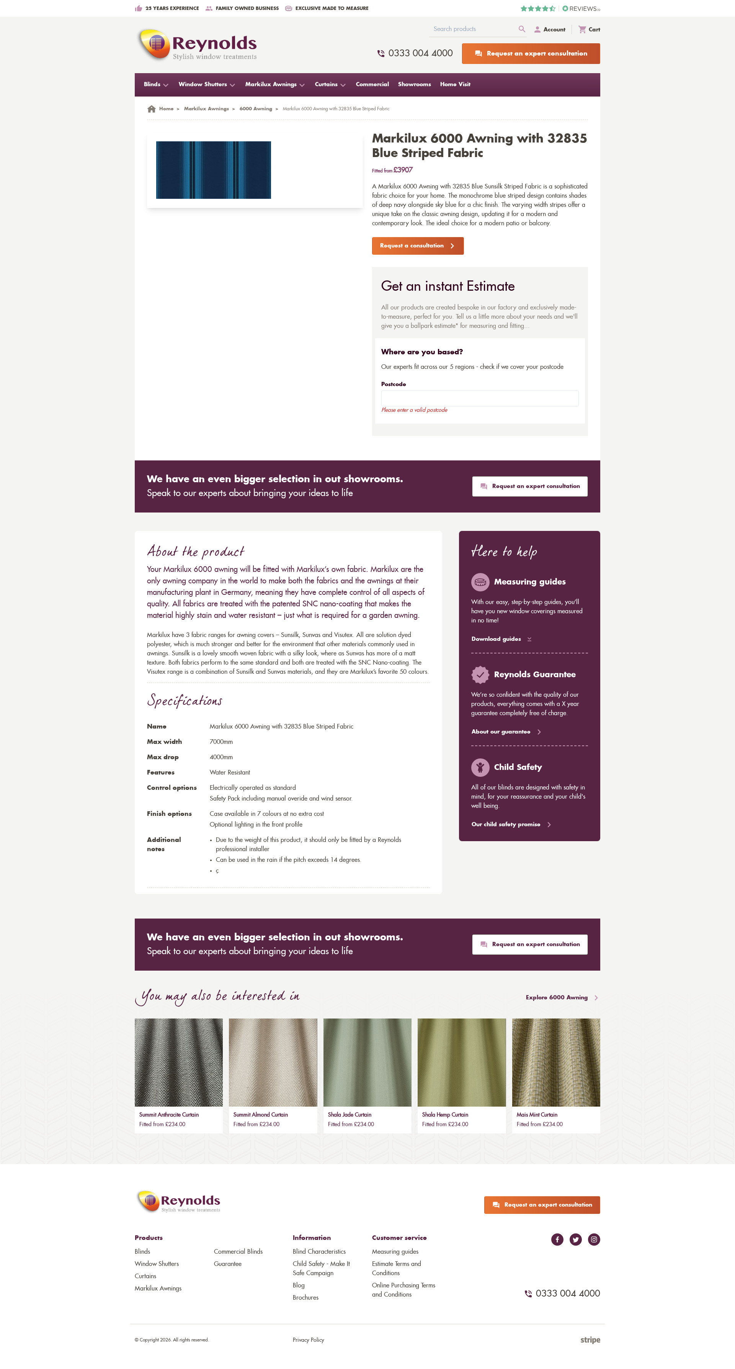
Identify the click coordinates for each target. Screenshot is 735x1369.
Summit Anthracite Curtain (169, 1115)
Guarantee (228, 1264)
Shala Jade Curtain (349, 1115)
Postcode (393, 384)
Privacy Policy (308, 1340)
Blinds (142, 1252)
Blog (299, 1285)
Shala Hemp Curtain (445, 1115)
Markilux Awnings (158, 1288)
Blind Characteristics (319, 1252)
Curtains (145, 1276)
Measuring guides (395, 1252)
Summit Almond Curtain (261, 1115)
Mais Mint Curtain (537, 1115)
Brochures (305, 1298)
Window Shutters (157, 1264)
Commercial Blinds (238, 1252)
